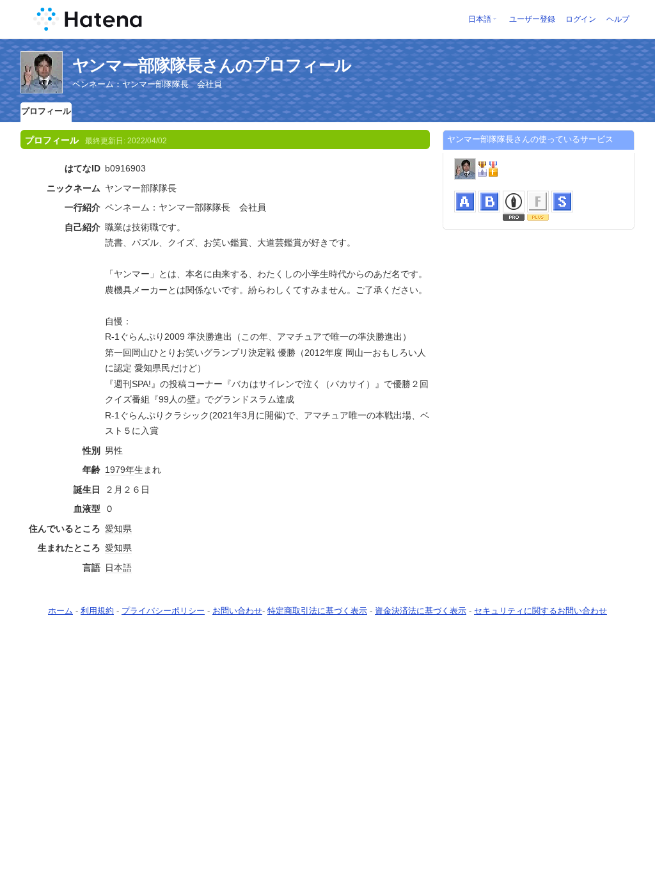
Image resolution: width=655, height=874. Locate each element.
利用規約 (97, 611)
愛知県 (118, 528)
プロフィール (46, 111)
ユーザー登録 (532, 19)
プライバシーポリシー (163, 611)
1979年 (119, 470)
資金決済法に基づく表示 (420, 611)
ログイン (580, 19)
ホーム (60, 611)
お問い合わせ (237, 611)
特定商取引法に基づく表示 (317, 611)
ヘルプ (617, 19)
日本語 (479, 19)
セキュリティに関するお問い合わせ (540, 611)
